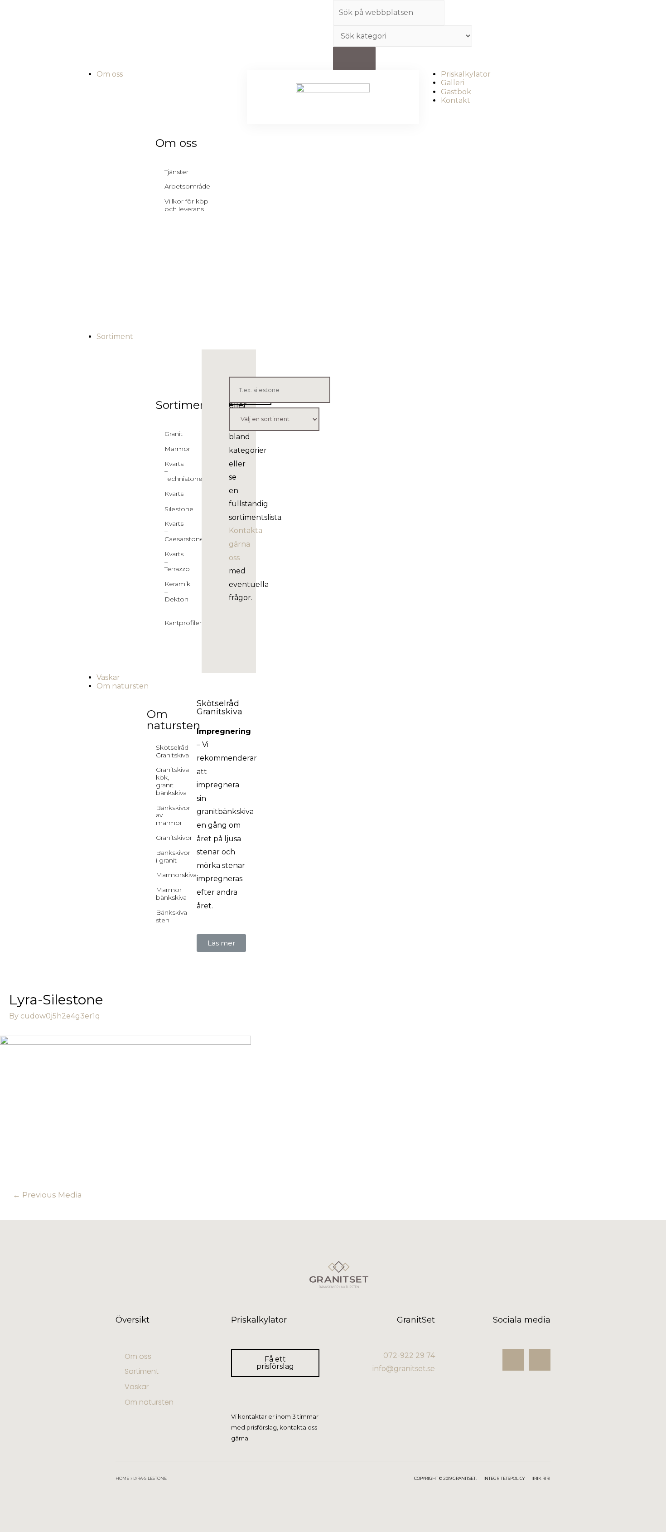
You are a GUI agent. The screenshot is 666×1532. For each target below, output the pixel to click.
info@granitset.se (403, 1368)
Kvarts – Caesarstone (170, 531)
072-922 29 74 (409, 1355)
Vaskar (137, 1387)
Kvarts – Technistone (170, 471)
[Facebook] (539, 1360)
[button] (221, 943)
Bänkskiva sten (171, 916)
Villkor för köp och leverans (186, 205)
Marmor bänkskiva (171, 894)
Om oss (176, 143)
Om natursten (173, 719)
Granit (170, 434)
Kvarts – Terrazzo (170, 561)
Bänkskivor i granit (173, 856)
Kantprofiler (170, 623)
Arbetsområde (187, 186)
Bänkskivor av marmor (173, 815)
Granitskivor (174, 838)
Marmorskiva (176, 875)
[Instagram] (513, 1360)
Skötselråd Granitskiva (172, 751)
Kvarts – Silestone (170, 501)
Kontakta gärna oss (245, 544)
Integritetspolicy (504, 1478)
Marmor (170, 449)
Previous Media (47, 1194)
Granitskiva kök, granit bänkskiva (172, 781)
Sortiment (183, 405)
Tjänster (176, 172)
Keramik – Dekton (170, 591)
